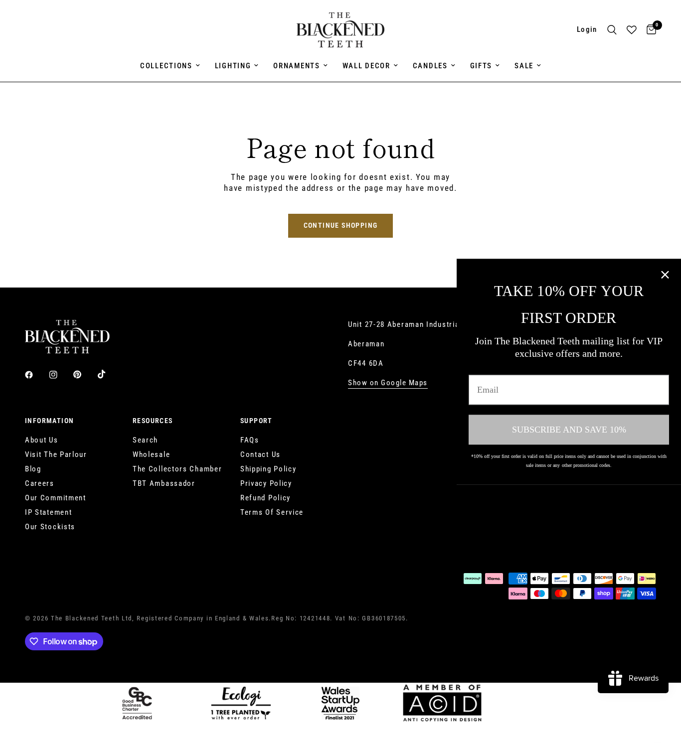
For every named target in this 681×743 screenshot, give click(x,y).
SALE (523, 65)
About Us (41, 440)
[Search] (612, 30)
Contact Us (260, 454)
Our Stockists (50, 526)
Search (145, 440)
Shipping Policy (268, 468)
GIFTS (481, 65)
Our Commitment (55, 497)
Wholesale (151, 454)
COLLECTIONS (166, 65)
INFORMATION (49, 420)
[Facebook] (36, 375)
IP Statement (48, 512)
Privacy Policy (266, 483)
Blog (33, 468)
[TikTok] (109, 374)
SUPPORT (256, 420)
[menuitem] (170, 66)
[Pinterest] (84, 374)
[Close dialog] (665, 275)
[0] (649, 30)
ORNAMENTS (296, 65)
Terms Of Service (272, 512)
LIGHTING (233, 65)
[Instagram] (60, 375)
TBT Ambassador (164, 483)
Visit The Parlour (56, 454)
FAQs (249, 440)
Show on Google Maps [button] (388, 383)
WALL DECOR (366, 65)
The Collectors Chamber (177, 468)
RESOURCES (153, 420)
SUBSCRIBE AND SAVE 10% (569, 430)
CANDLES (430, 65)
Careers (39, 483)
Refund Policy (265, 497)
